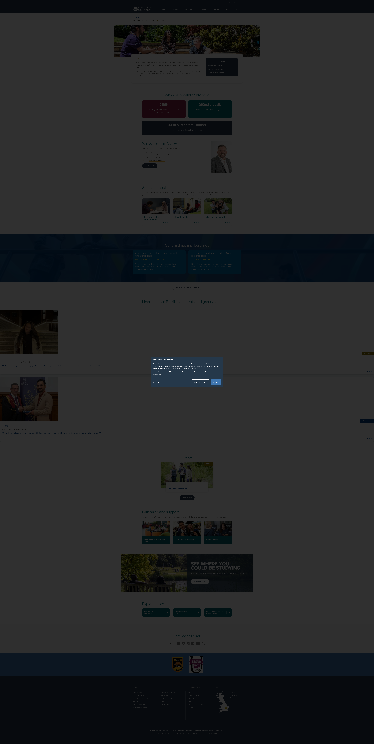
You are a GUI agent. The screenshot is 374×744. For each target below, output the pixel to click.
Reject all (156, 382)
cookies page (157, 374)
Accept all (216, 382)
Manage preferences (201, 382)
